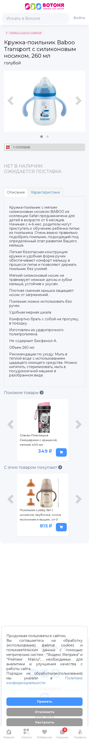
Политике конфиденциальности (44, 680)
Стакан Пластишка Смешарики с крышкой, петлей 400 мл (38, 439)
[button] (41, 136)
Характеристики (45, 192)
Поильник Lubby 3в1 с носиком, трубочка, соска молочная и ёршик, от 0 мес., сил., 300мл (40, 515)
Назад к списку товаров (25, 32)
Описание (16, 192)
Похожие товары (22, 392)
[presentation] (11, 106)
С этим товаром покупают (31, 467)
